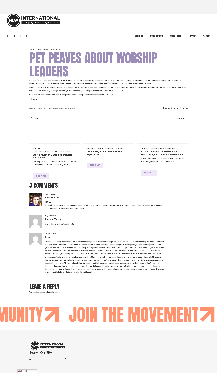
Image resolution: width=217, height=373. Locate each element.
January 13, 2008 (146, 148)
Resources (47, 151)
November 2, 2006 (93, 148)
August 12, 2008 (34, 50)
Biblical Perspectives (106, 148)
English (24, 371)
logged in (43, 292)
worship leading (70, 108)
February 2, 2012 (50, 233)
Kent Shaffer (52, 197)
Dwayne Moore (53, 219)
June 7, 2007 (37, 148)
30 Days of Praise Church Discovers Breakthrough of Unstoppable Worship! (162, 153)
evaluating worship (35, 108)
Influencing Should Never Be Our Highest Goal (104, 153)
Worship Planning (65, 151)
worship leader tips (57, 108)
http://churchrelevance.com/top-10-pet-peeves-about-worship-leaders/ (62, 94)
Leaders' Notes (55, 50)
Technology (55, 151)
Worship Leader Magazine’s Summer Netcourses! (52, 156)
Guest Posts (45, 50)
